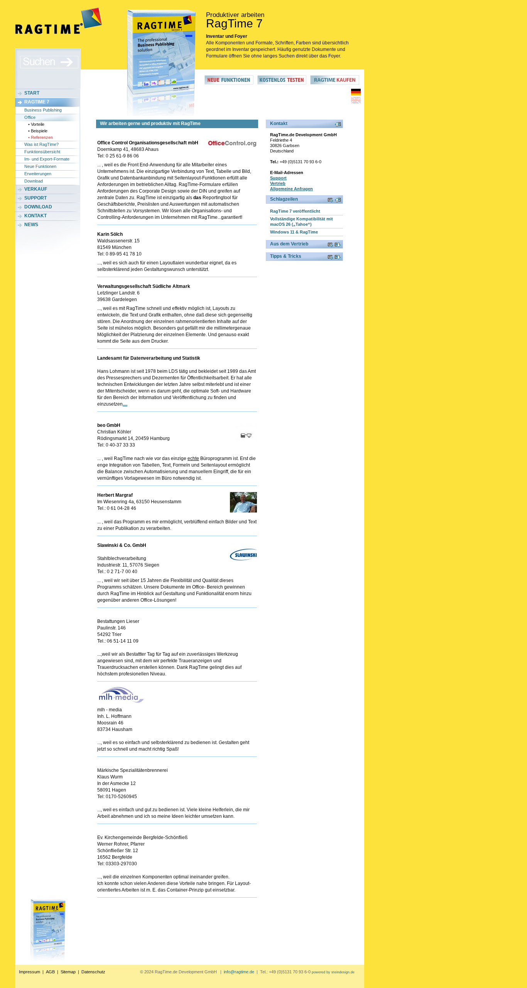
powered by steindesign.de (333, 972)
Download (33, 181)
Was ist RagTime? (41, 144)
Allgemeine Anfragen (291, 188)
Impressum (29, 971)
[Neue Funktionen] (228, 83)
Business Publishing (43, 110)
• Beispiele (37, 131)
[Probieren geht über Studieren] (281, 83)
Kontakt (35, 215)
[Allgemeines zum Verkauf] (334, 83)
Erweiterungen (37, 173)
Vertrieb (277, 183)
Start (31, 93)
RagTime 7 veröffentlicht (295, 211)
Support (35, 198)
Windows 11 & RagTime (294, 232)
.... (125, 404)
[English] (356, 102)
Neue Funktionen (40, 166)
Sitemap (68, 971)
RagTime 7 (36, 102)
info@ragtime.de (239, 971)
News (31, 224)
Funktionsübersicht (42, 151)
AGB (50, 971)
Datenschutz (93, 971)
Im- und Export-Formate (46, 159)
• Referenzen (40, 137)
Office (29, 117)
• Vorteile (36, 124)
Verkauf (35, 189)
